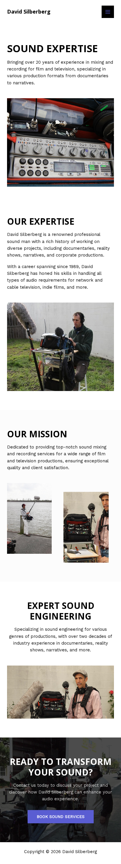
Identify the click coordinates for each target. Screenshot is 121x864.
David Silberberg (29, 11)
